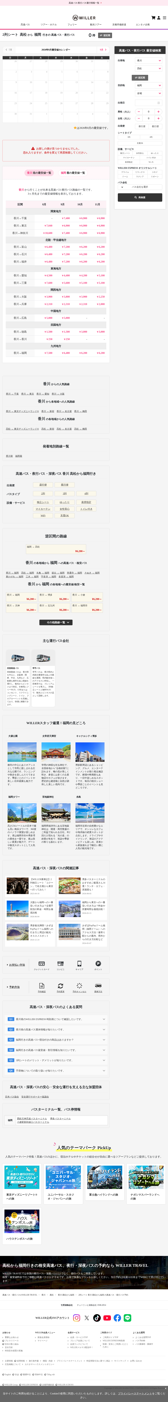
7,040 (49, 225)
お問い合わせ (136, 1361)
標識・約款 (48, 1361)
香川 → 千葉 (12, 394)
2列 (43, 493)
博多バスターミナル (60, 1118)
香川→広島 (20, 317)
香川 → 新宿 (47, 411)
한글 (17, 1374)
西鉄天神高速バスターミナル (32, 1118)
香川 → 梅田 (80, 411)
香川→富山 (20, 246)
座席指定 (86, 502)
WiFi (43, 515)
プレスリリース (12, 1340)
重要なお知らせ (12, 1337)
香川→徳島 (20, 331)
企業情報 (9, 1361)
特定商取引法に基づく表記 (98, 1361)
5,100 (102, 275)
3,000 (84, 331)
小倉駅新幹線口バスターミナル (33, 1122)
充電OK (64, 515)
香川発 (9, 456)
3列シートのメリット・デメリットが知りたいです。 (45, 1060)
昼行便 (43, 484)
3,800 (67, 296)
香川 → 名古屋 (64, 411)
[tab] (39, 173)
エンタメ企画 (143, 24)
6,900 (84, 218)
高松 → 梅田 (80, 429)
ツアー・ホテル (49, 24)
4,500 (49, 275)
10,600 (48, 233)
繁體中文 (27, 1374)
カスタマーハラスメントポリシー (39, 1364)
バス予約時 (140, 1340)
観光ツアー (96, 24)
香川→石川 (20, 254)
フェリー (72, 24)
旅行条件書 (34, 1361)
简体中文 (39, 1374)
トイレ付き (86, 509)
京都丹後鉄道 (119, 24)
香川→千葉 (20, 218)
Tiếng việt (51, 1374)
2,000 (102, 304)
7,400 (67, 218)
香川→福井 (20, 261)
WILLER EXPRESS (30, 1385)
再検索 (141, 197)
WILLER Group (11, 1385)
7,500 (49, 353)
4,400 (67, 275)
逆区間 (106, 35)
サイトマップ (120, 1361)
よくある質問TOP (143, 1337)
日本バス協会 (12, 1097)
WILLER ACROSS (66, 1385)
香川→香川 (20, 339)
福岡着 (18, 456)
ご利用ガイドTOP (110, 1337)
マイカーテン (43, 509)
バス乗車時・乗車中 (144, 1344)
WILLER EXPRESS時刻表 (114, 1340)
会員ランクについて (79, 1344)
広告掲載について (13, 1364)
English (8, 1374)
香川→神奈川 (20, 233)
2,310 (49, 304)
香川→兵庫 (20, 304)
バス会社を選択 (140, 187)
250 (50, 339)
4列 (86, 493)
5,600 (67, 282)
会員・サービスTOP (79, 1337)
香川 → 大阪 (58, 394)
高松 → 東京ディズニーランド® (22, 429)
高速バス (25, 24)
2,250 (102, 296)
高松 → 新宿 (47, 429)
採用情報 (21, 1361)
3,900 (49, 296)
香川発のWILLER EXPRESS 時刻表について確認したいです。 (50, 1019)
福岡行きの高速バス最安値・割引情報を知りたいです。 (46, 1050)
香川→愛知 (20, 275)
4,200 (84, 275)
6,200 (84, 246)
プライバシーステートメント (69, 1361)
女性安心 (65, 509)
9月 (101, 50)
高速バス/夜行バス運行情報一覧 (84, 3)
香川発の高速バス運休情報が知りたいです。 (40, 1029)
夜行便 (64, 484)
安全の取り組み (12, 1344)
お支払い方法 (17, 964)
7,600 (49, 282)
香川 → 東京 (27, 394)
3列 (65, 493)
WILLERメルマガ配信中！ (81, 1347)
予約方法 (14, 987)
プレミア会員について (80, 1340)
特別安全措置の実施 (14, 1351)
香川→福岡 (20, 353)
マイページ (42, 1340)
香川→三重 (20, 282)
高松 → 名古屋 (64, 429)
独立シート (43, 502)
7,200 (67, 246)
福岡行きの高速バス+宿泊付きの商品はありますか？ (45, 1039)
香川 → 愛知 (42, 394)
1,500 (49, 331)
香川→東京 (20, 225)
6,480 (49, 246)
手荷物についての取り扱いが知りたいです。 (40, 1070)
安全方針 (9, 1347)
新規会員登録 (43, 1337)
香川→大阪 (20, 296)
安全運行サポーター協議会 (35, 1097)
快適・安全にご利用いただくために (115, 1345)
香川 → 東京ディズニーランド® (22, 411)
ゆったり (65, 502)
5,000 (49, 317)
